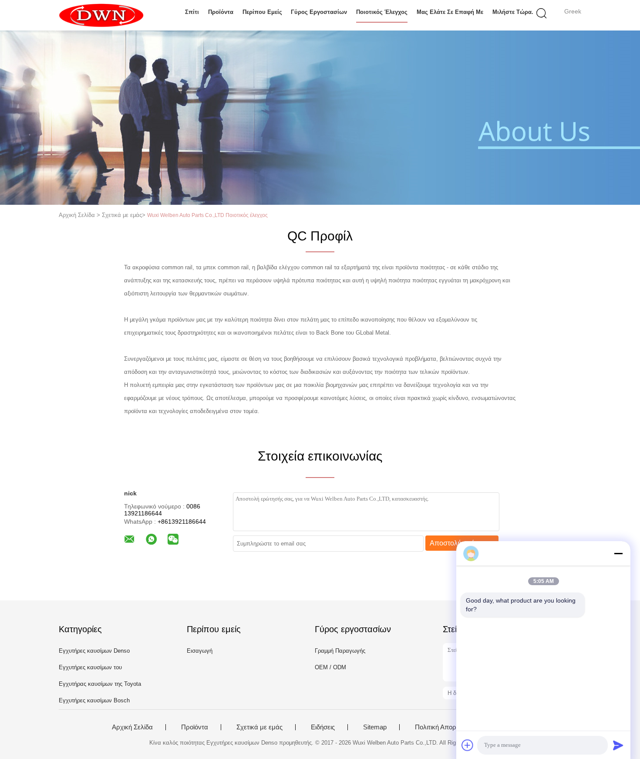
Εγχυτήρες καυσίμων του (90, 667)
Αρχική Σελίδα (132, 727)
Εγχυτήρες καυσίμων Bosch (94, 700)
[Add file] (467, 745)
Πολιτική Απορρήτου (444, 727)
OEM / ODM (330, 667)
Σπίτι (192, 12)
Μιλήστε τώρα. (512, 12)
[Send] (618, 745)
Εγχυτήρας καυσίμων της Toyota (100, 684)
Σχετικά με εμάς (259, 727)
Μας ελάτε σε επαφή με (450, 12)
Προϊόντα (220, 12)
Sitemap (375, 727)
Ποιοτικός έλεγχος (382, 12)
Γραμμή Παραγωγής (340, 650)
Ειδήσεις (323, 727)
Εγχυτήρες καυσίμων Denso (94, 650)
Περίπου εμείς (262, 12)
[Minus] (618, 553)
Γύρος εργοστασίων (319, 12)
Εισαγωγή (199, 650)
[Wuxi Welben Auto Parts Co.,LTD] (101, 15)
